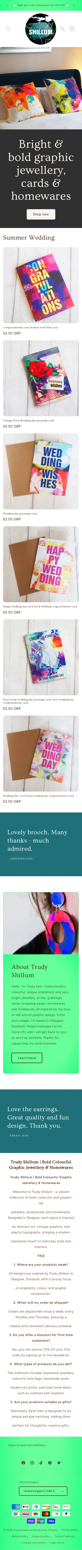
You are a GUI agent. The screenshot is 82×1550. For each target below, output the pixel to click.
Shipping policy (41, 1536)
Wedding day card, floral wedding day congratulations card (38, 796)
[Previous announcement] (7, 5)
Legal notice (57, 1542)
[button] (8, 29)
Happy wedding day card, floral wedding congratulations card (40, 606)
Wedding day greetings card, (20, 513)
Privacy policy (70, 1529)
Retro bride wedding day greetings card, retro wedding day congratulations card (38, 701)
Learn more (27, 1058)
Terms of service (64, 1536)
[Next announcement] (74, 5)
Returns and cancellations (27, 1445)
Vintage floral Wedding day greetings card (28, 420)
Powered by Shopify (46, 1530)
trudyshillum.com (23, 1530)
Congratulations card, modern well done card (30, 327)
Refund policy (20, 1536)
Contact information (34, 1542)
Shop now (41, 214)
